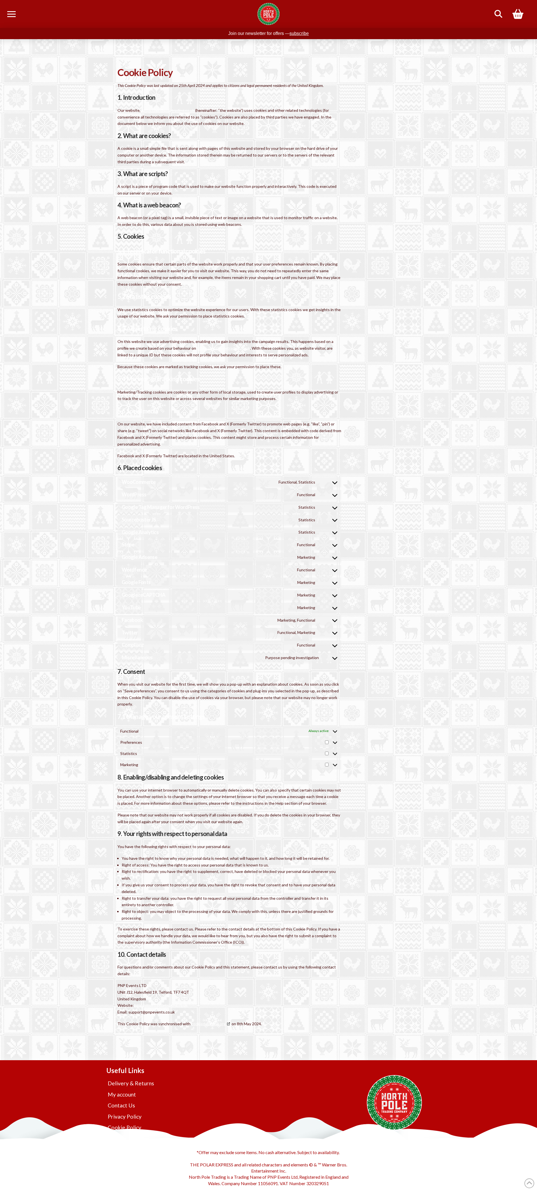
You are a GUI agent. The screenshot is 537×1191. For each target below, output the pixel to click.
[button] (11, 14)
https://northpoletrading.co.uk (167, 110)
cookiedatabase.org (208, 1023)
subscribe (299, 33)
